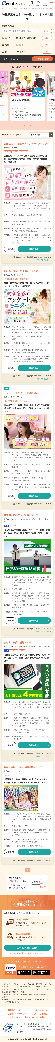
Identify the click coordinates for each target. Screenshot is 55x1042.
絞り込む (47, 31)
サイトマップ (41, 1010)
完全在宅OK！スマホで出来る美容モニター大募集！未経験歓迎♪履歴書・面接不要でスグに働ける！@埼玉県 (25, 159)
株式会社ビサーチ (10, 148)
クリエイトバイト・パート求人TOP (12, 8)
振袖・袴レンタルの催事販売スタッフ (23, 767)
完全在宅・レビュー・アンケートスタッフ (25, 143)
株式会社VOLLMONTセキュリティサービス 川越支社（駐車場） (26, 520)
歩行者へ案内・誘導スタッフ (19, 642)
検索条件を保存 (42, 59)
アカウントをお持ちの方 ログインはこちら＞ (27, 953)
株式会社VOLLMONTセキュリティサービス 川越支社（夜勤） (27, 646)
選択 (46, 38)
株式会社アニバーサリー (13, 771)
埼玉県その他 (36, 8)
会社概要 (43, 1014)
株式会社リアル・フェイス (13, 275)
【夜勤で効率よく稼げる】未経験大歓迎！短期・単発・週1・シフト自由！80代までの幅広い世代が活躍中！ (27, 658)
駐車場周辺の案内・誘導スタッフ (21, 515)
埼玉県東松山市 (47, 8)
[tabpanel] (27, 96)
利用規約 (11, 1010)
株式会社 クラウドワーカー (14, 397)
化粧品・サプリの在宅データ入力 (21, 271)
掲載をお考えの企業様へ (35, 1017)
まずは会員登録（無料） (27, 948)
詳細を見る (34, 249)
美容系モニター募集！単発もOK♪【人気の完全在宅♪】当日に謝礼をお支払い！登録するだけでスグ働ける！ (27, 408)
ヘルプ (33, 1014)
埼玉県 (28, 8)
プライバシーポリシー (17, 1014)
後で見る (11, 249)
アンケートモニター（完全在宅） (21, 393)
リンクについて (25, 1010)
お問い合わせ (15, 1017)
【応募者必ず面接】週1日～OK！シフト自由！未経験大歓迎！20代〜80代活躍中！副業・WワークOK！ (27, 533)
